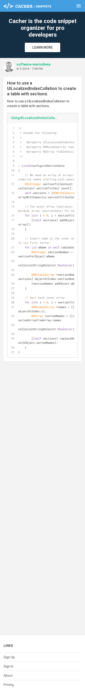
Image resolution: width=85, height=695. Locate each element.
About (8, 675)
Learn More (42, 47)
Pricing (9, 685)
